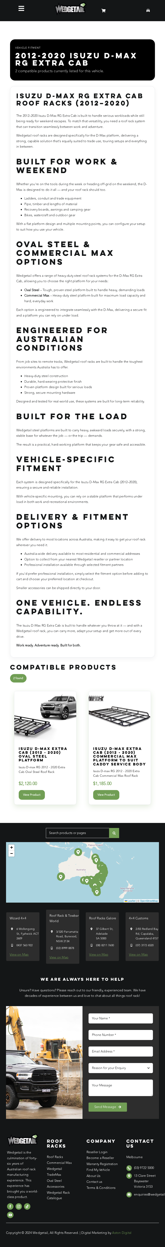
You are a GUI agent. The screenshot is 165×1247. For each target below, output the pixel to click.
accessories (36, 588)
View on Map (19, 954)
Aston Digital (121, 1232)
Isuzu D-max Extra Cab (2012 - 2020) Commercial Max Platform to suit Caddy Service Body (119, 756)
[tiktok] (27, 1206)
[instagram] (18, 1206)
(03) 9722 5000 (144, 1167)
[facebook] (10, 1206)
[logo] (71, 3)
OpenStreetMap (149, 900)
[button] (87, 881)
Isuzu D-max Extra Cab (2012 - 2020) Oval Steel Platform (43, 754)
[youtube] (10, 1215)
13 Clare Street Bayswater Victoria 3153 (145, 1181)
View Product (31, 795)
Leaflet (131, 900)
